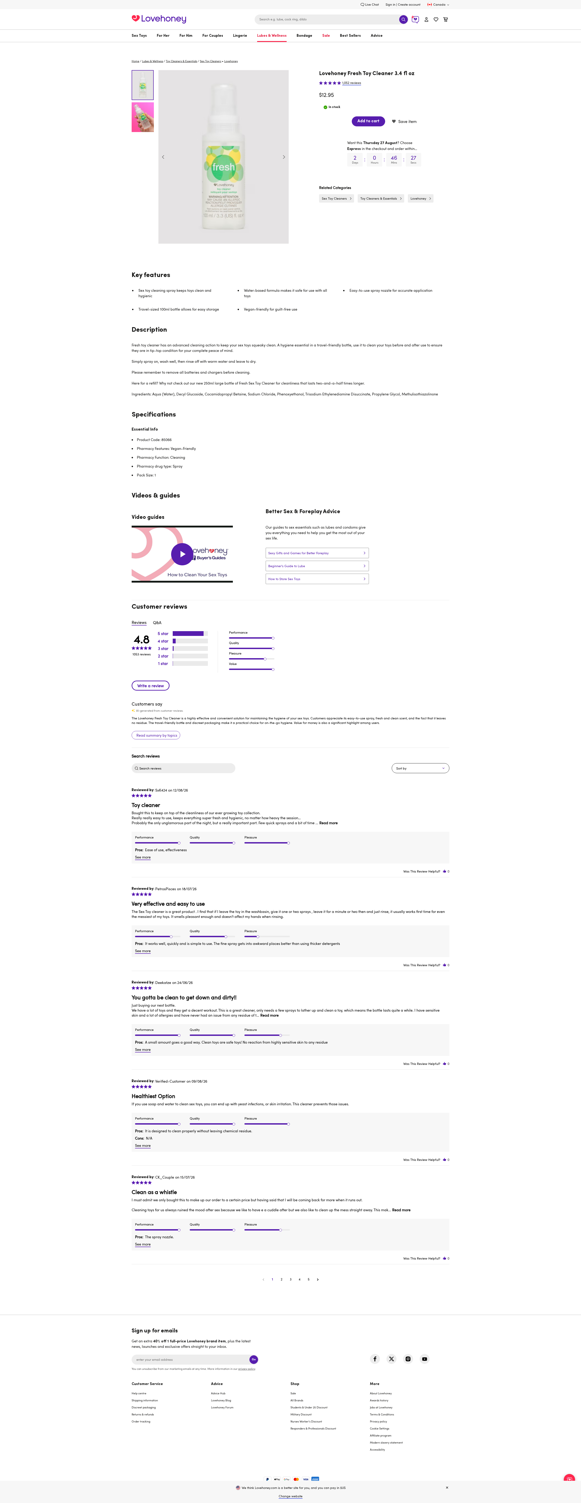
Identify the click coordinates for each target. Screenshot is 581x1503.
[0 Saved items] (435, 20)
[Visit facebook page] (375, 1359)
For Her (163, 36)
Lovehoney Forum (222, 1407)
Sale (326, 36)
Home (135, 61)
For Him (186, 36)
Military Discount (301, 1414)
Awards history (379, 1400)
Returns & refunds (143, 1414)
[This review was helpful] (445, 871)
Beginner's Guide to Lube (286, 566)
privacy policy (246, 1369)
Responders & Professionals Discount (313, 1428)
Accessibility (377, 1449)
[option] (223, 157)
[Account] (426, 19)
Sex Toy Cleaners (210, 61)
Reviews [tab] (139, 622)
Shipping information (145, 1400)
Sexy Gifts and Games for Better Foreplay (298, 553)
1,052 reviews (351, 83)
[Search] (403, 19)
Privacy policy (378, 1421)
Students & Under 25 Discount (308, 1407)
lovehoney (231, 61)
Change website (291, 1496)
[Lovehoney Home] (159, 18)
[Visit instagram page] (408, 1359)
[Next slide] (283, 156)
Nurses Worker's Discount (306, 1421)
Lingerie (240, 36)
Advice (377, 36)
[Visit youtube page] (425, 1359)
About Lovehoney (381, 1393)
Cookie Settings (379, 1428)
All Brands (296, 1400)
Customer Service (147, 1384)
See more (143, 857)
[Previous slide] (163, 156)
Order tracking (141, 1421)
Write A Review (151, 686)
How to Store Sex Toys (284, 579)
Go (254, 1359)
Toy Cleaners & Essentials (181, 61)
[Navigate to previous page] (263, 1279)
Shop (294, 1384)
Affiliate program (380, 1435)
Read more (328, 822)
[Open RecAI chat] (569, 1479)
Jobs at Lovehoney (381, 1407)
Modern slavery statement (386, 1442)
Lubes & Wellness (272, 36)
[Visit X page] (391, 1359)
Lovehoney (290, 47)
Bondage (304, 36)
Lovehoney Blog (221, 1400)
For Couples (212, 36)
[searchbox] (186, 768)
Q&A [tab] (157, 622)
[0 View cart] (445, 20)
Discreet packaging (144, 1407)
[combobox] (332, 20)
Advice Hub (218, 1393)
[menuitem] (142, 36)
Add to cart (368, 121)
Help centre (139, 1393)
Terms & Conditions (382, 1414)
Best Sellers (350, 36)
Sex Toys (139, 36)
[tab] (171, 1420)
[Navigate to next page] (317, 1279)
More (374, 1384)
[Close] (447, 1487)
